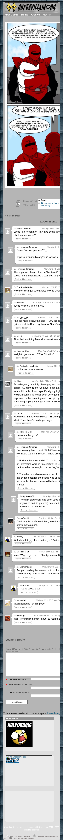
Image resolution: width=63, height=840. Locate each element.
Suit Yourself (13, 215)
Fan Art (47, 14)
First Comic (11, 14)
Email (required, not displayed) (21, 684)
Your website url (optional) (19, 693)
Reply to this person (23, 239)
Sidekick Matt (23, 552)
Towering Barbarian (28, 247)
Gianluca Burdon (24, 228)
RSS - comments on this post (24, 838)
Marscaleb (21, 600)
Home (24, 14)
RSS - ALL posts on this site (20, 836)
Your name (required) (17, 679)
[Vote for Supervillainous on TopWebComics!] (29, 760)
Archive (35, 14)
